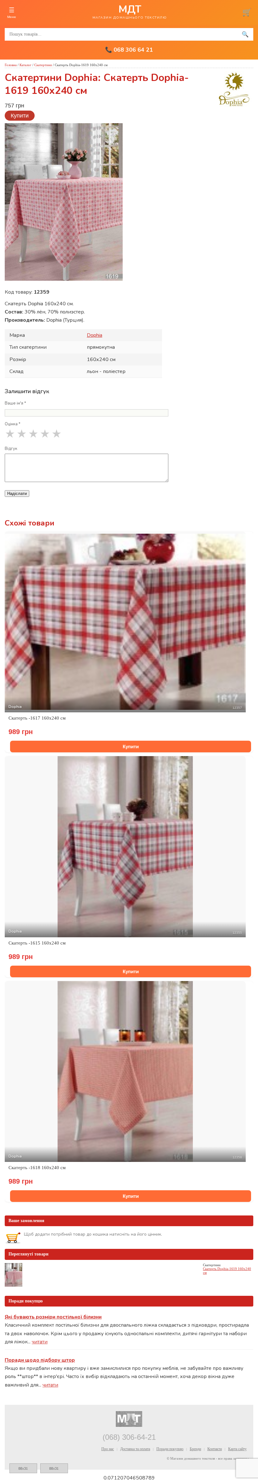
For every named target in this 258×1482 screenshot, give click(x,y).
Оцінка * (12, 424)
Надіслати (17, 493)
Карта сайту (237, 1449)
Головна (11, 65)
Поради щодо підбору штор (40, 1360)
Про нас (107, 1449)
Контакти (214, 1449)
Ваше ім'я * (15, 403)
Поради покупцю (169, 1449)
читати (40, 1341)
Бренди (195, 1449)
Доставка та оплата (135, 1449)
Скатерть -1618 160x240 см (37, 1167)
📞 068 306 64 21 (129, 50)
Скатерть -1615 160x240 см (37, 942)
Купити (20, 115)
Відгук (11, 448)
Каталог (25, 65)
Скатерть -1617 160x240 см (37, 718)
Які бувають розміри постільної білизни (53, 1316)
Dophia (94, 335)
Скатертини (43, 65)
